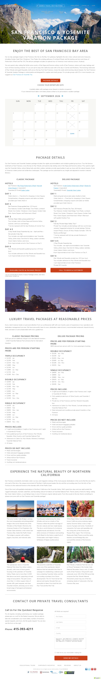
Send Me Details (71, 658)
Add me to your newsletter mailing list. (68, 653)
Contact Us (85, 5)
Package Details (50, 80)
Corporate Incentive (46, 665)
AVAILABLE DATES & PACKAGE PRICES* (25, 270)
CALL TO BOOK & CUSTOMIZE (71, 270)
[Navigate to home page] (11, 8)
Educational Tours (27, 665)
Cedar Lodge (25, 190)
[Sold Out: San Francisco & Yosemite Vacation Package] (72, 107)
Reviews (67, 665)
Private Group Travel (47, 12)
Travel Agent (75, 5)
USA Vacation (16, 12)
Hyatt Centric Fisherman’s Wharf (73, 186)
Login (93, 5)
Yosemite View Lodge (74, 190)
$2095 (72, 134)
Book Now (86, 12)
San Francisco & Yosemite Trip (22, 75)
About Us (77, 665)
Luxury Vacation (73, 12)
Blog (59, 665)
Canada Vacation (30, 12)
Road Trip (61, 12)
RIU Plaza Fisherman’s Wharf (26, 186)
